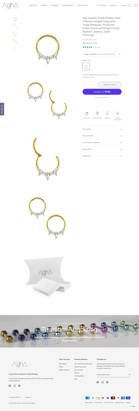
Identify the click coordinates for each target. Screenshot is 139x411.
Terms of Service (109, 402)
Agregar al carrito (110, 85)
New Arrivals (78, 370)
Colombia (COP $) (14, 397)
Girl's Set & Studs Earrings (83, 364)
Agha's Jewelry (64, 370)
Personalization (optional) (91, 143)
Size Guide (90, 77)
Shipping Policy (119, 402)
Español (113, 5)
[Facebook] (10, 386)
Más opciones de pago (102, 97)
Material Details (88, 136)
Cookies (127, 402)
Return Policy (87, 149)
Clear (86, 66)
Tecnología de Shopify (28, 403)
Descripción (87, 129)
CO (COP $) (101, 5)
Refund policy (89, 402)
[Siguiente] (15, 48)
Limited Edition (79, 376)
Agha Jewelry (18, 403)
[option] (15, 19)
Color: (87, 60)
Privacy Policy (98, 402)
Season (76, 373)
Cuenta (123, 5)
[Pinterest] (19, 386)
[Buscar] (129, 5)
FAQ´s (61, 367)
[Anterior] (15, 13)
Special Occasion (80, 367)
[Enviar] (129, 375)
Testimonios (87, 156)
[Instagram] (14, 386)
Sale (75, 379)
